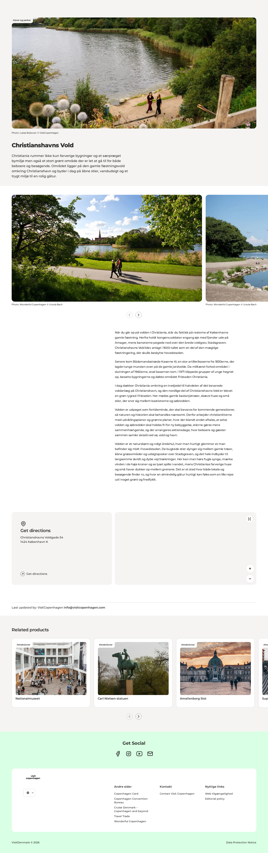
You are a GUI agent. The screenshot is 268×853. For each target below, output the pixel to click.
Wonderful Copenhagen (130, 821)
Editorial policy (215, 798)
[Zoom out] (250, 578)
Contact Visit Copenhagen (177, 793)
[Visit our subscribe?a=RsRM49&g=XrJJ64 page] (150, 754)
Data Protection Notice (241, 842)
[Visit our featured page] (139, 754)
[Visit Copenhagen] (33, 777)
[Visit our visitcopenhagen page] (118, 754)
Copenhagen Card (126, 793)
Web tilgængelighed (219, 793)
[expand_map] (249, 519)
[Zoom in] (250, 568)
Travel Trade (122, 816)
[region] (185, 548)
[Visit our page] (128, 754)
